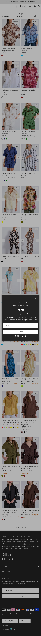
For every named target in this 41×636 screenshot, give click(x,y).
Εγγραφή (20, 331)
